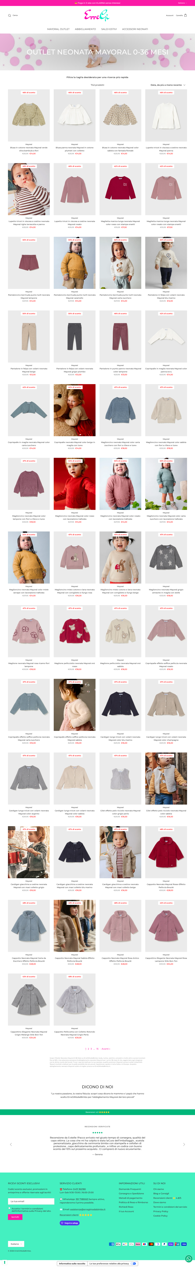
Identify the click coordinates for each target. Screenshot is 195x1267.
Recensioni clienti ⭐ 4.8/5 (167, 1198)
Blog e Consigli (161, 1193)
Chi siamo (158, 1189)
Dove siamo (159, 1202)
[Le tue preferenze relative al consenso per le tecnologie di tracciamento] (4, 1262)
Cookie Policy (160, 1216)
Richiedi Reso (126, 1207)
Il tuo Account (126, 1211)
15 (97, 1049)
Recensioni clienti (69, 1215)
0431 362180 (79, 1189)
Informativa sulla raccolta (72, 1263)
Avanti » (106, 1049)
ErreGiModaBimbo (22, 1251)
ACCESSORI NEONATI (135, 29)
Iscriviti (15, 1217)
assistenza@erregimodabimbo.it (87, 1209)
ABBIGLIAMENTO (85, 29)
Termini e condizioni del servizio (170, 1207)
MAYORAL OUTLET (58, 29)
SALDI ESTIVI (109, 29)
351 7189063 (82, 1199)
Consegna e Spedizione (131, 1193)
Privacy (38, 1211)
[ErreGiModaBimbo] (97, 15)
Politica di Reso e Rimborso (133, 1202)
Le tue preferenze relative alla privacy (109, 1263)
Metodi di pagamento (130, 1198)
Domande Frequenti (130, 1189)
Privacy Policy (160, 1211)
